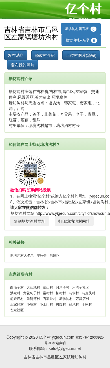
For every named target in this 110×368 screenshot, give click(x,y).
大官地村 (33, 287)
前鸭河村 (33, 298)
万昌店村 (82, 298)
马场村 (74, 292)
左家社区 (17, 309)
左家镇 (96, 19)
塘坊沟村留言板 (79, 29)
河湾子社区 (80, 287)
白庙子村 (17, 287)
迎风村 (74, 304)
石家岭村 (49, 298)
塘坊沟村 (66, 298)
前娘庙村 (17, 298)
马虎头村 (88, 292)
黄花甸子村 (31, 292)
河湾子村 (62, 287)
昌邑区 (83, 19)
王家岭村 (17, 304)
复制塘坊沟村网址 (29, 221)
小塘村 (32, 304)
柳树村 (61, 292)
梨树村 (48, 292)
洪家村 (15, 292)
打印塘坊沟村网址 (74, 221)
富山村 (48, 287)
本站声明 (59, 342)
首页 (72, 19)
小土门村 (46, 304)
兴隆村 (61, 304)
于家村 (87, 304)
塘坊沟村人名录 (80, 40)
